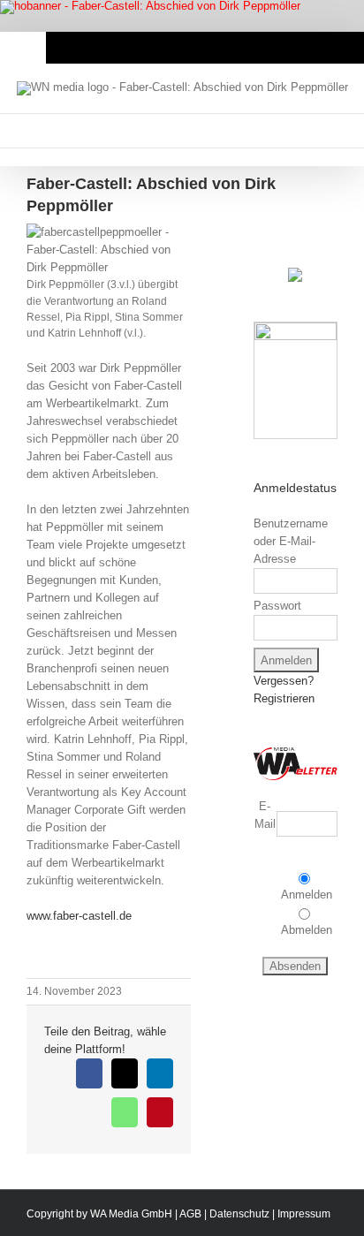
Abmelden (306, 929)
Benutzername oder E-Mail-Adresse (291, 541)
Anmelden (306, 894)
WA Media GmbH (131, 1214)
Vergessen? (284, 680)
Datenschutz (239, 1214)
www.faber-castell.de (79, 915)
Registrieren (284, 698)
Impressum (303, 1214)
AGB (190, 1214)
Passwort (277, 605)
